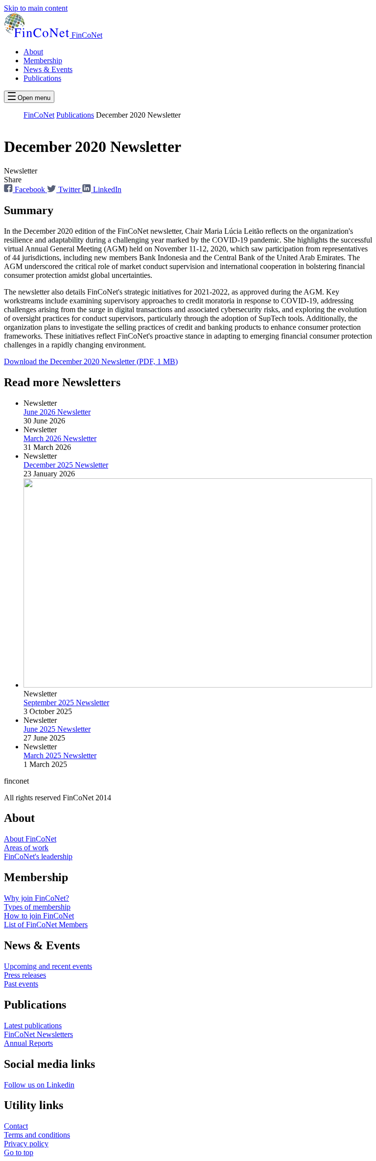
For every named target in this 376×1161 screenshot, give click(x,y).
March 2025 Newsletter (60, 755)
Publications (42, 78)
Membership (43, 60)
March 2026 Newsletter (60, 438)
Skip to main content (36, 8)
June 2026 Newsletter (57, 412)
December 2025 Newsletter (66, 465)
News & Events (48, 69)
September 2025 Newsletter (66, 702)
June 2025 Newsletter (57, 729)
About (33, 52)
